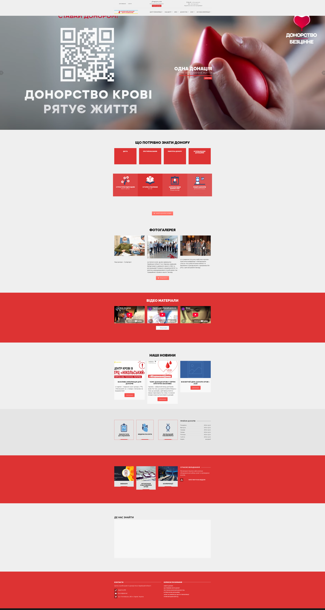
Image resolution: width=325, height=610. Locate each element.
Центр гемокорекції (156, 12)
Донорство (183, 12)
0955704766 (122, 590)
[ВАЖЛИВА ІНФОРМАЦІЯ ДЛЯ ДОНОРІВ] (129, 369)
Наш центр (168, 12)
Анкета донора (157, 5)
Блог (192, 12)
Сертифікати (122, 3)
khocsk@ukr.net (122, 593)
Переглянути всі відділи (196, 479)
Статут (130, 3)
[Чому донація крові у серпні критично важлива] (162, 369)
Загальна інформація (203, 12)
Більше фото (163, 278)
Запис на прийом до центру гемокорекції (176, 594)
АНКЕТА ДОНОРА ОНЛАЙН (163, 213)
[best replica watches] (131, 262)
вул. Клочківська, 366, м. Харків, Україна (131, 596)
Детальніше (162, 98)
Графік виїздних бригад (171, 596)
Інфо (175, 12)
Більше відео (163, 328)
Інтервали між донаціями (172, 592)
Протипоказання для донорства (174, 590)
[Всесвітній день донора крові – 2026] (195, 369)
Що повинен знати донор (172, 588)
